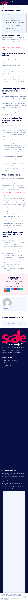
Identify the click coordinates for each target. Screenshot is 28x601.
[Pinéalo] (15, 289)
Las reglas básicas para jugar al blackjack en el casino (15, 30)
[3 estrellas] (7, 286)
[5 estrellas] (9, 286)
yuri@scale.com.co (8, 365)
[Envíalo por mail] (5, 289)
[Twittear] (12, 289)
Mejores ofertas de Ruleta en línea (13, 20)
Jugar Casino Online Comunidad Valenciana (13, 193)
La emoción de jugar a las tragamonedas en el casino (15, 23)
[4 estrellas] (8, 286)
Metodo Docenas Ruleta (9, 19)
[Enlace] (14, 417)
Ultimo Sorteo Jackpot (11, 28)
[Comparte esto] (8, 289)
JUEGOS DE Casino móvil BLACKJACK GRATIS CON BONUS (15, 26)
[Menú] (4, 2)
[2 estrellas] (6, 286)
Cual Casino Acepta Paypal (9, 140)
